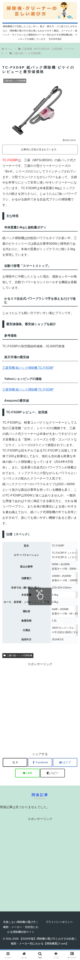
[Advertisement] (40, 707)
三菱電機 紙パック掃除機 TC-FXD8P (28, 367)
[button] (52, 773)
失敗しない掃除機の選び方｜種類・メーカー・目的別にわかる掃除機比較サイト (20, 926)
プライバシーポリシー (59, 921)
